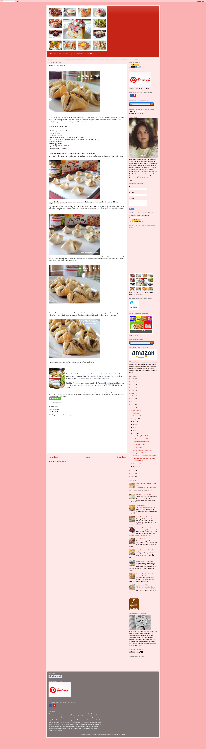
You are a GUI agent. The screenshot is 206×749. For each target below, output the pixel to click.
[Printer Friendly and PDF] (55, 399)
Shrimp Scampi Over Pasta (140, 453)
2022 (133, 390)
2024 (133, 384)
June (134, 425)
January (135, 467)
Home (87, 456)
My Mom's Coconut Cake (143, 494)
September (136, 416)
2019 (133, 399)
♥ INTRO (57, 59)
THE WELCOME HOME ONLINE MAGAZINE (74, 59)
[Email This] (53, 402)
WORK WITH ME (103, 59)
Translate (142, 113)
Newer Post (53, 456)
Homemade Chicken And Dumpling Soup (145, 456)
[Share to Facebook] (58, 402)
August (135, 419)
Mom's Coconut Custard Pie (144, 517)
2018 (133, 402)
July (134, 422)
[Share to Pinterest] (60, 402)
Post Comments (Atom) (63, 461)
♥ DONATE (123, 59)
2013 (133, 476)
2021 (133, 393)
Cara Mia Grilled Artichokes (63, 137)
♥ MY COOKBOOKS (134, 59)
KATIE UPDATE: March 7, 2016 (142, 450)
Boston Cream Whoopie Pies (144, 561)
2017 (133, 405)
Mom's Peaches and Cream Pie (145, 550)
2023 (133, 387)
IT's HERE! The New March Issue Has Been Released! (144, 459)
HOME (50, 59)
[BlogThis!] (55, 402)
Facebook (131, 95)
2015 (133, 470)
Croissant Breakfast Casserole (144, 574)
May (134, 427)
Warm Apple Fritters (142, 539)
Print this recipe (54, 409)
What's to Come (137, 447)
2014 (133, 473)
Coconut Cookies (141, 506)
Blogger (123, 734)
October (135, 413)
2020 (133, 396)
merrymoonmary (108, 734)
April (135, 430)
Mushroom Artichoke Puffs (141, 439)
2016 (133, 408)
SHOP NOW (114, 59)
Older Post (121, 456)
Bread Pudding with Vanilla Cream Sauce (146, 484)
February (136, 464)
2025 (133, 381)
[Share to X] (57, 402)
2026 (133, 378)
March (135, 433)
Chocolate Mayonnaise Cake (144, 528)
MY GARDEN (92, 59)
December (136, 410)
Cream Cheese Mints (139, 444)
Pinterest (134, 95)
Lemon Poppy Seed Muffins (141, 436)
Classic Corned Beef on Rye (141, 441)
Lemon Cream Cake (142, 585)
